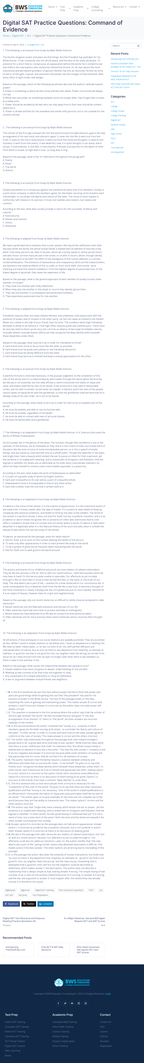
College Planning (118, 115)
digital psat (10, 890)
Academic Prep (78, 8)
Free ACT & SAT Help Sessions (125, 71)
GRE (113, 129)
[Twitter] (65, 1003)
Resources (118, 6)
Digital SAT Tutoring (44, 890)
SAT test (9, 895)
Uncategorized (117, 152)
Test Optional (117, 147)
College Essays (117, 111)
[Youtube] (72, 1003)
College (114, 106)
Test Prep (62, 8)
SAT (42, 44)
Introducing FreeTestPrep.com (125, 59)
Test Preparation (40, 895)
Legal (108, 994)
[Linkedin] (78, 1003)
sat (100, 890)
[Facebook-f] (58, 1003)
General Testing (118, 124)
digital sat (25, 890)
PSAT (91, 890)
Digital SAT (35, 44)
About (51, 6)
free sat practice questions (71, 890)
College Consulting (97, 8)
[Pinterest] (85, 1003)
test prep (23, 895)
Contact (133, 6)
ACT (113, 101)
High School (116, 133)
